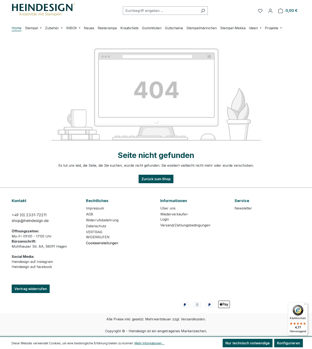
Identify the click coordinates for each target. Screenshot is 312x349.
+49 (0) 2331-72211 (29, 215)
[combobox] (160, 10)
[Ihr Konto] (270, 10)
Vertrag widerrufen (30, 289)
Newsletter (243, 208)
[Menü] (305, 305)
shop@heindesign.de (30, 220)
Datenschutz (96, 226)
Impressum (95, 208)
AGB (89, 214)
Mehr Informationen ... (149, 343)
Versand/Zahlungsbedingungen (185, 225)
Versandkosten (193, 319)
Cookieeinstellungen (102, 243)
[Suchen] (203, 10)
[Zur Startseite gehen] (43, 10)
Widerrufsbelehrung (102, 220)
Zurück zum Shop (156, 179)
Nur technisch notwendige (247, 343)
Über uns (168, 208)
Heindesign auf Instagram (32, 262)
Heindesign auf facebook (32, 267)
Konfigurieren (288, 343)
